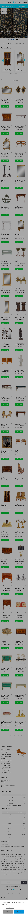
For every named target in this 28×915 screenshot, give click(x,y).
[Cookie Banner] (14, 907)
